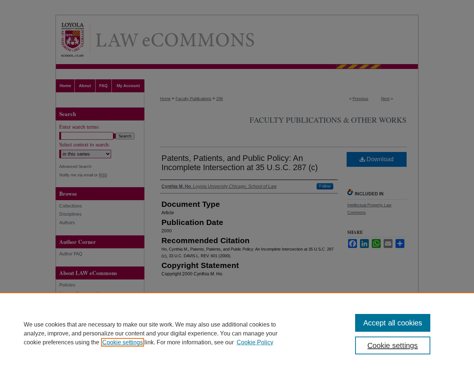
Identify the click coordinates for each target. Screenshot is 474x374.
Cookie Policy (255, 342)
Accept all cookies (392, 323)
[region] (237, 333)
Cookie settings (122, 342)
